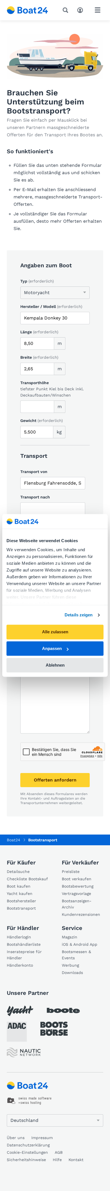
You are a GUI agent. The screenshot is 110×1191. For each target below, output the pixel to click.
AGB (59, 1152)
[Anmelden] (81, 9)
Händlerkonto (20, 965)
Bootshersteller (21, 901)
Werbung (70, 965)
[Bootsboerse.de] (54, 1029)
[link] (29, 1100)
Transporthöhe (34, 382)
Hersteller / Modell (51, 306)
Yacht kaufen (19, 893)
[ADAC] (17, 1032)
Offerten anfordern (55, 780)
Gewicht (41, 420)
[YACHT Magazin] (20, 1011)
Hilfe (57, 1159)
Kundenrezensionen (81, 914)
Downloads (72, 972)
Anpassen (52, 648)
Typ (37, 281)
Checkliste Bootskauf (27, 879)
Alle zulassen (55, 632)
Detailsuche (18, 871)
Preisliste (71, 871)
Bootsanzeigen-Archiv (76, 904)
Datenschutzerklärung (28, 1145)
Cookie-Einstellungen (27, 1152)
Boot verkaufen (76, 879)
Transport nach (35, 497)
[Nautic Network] (24, 1052)
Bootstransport (21, 908)
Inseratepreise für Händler (24, 954)
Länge (39, 332)
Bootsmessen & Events (76, 954)
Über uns (16, 1137)
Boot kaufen (18, 886)
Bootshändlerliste (24, 944)
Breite (39, 357)
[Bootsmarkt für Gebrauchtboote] (27, 10)
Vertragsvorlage (76, 893)
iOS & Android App (79, 944)
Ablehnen (55, 665)
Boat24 (13, 840)
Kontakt (76, 1159)
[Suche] (66, 10)
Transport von (33, 471)
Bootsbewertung (77, 886)
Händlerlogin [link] (19, 937)
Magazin (69, 937)
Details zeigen (79, 614)
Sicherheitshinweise (26, 1159)
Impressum (42, 1137)
